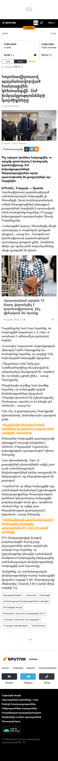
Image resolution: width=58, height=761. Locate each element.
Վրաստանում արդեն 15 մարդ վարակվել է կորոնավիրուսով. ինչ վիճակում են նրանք (24, 306)
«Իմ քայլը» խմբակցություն (15, 625)
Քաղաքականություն (12, 595)
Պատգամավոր (38, 625)
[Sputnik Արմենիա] (10, 23)
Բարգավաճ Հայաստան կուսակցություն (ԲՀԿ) (24, 613)
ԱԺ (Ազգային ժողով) (12, 607)
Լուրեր (7, 47)
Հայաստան (30, 595)
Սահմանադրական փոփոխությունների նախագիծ (25, 601)
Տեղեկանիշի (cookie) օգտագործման (21, 716)
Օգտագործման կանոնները (16, 699)
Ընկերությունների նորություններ (19, 708)
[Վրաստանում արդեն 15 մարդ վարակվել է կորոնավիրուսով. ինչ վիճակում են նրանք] (29, 275)
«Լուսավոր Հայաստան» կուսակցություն (21, 619)
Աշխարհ (31, 668)
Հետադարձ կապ (11, 721)
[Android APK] (11, 730)
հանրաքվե (45, 595)
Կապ (35, 699)
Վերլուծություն (48, 668)
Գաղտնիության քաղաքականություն (21, 712)
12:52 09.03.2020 (10, 106)
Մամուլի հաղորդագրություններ (19, 703)
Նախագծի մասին (11, 695)
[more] (52, 319)
